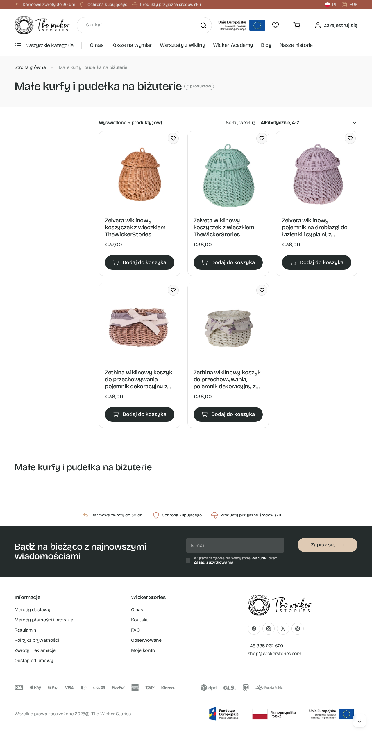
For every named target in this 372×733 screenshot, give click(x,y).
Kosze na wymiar (131, 45)
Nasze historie (296, 45)
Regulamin (25, 630)
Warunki (259, 558)
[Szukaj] (203, 25)
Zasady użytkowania (213, 562)
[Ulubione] (275, 25)
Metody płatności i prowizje (44, 620)
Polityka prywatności (37, 640)
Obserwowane (146, 640)
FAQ (135, 630)
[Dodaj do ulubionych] (173, 138)
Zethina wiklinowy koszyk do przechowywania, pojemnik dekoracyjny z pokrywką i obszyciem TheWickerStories (138, 379)
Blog (266, 45)
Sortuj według (240, 122)
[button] (296, 25)
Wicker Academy (233, 45)
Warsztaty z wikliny (182, 45)
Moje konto (143, 650)
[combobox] (144, 25)
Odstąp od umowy (34, 660)
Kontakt (139, 620)
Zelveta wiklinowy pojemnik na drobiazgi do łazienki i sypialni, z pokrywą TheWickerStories (314, 227)
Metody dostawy (32, 609)
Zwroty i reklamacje (35, 650)
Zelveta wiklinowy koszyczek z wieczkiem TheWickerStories (135, 227)
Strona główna (30, 67)
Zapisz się (323, 544)
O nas (96, 45)
